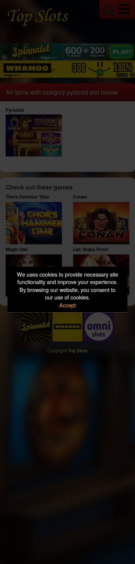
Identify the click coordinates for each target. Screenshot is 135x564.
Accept (67, 304)
